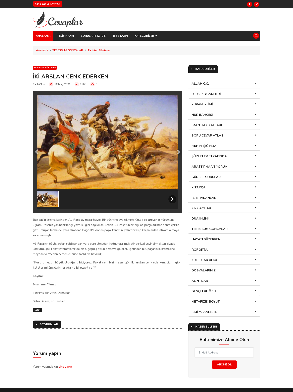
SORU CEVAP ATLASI (208, 135)
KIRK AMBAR (201, 208)
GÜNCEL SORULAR (206, 177)
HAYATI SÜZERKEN (206, 239)
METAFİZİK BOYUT (206, 301)
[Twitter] (256, 4)
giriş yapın (65, 367)
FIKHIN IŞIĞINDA (204, 146)
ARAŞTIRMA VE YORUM (209, 166)
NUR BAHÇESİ (202, 115)
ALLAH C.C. (200, 83)
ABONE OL (224, 364)
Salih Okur (39, 84)
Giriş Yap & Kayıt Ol (47, 4)
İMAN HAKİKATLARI (207, 125)
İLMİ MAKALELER (204, 312)
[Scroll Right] (172, 199)
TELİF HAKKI (65, 36)
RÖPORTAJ (200, 249)
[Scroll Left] (43, 199)
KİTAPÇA (198, 187)
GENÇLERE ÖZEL (204, 291)
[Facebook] (249, 4)
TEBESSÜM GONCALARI (68, 50)
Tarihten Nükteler (99, 50)
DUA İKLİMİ (200, 218)
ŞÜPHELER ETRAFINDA (209, 156)
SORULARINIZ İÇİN (93, 36)
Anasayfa (42, 50)
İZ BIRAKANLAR (204, 198)
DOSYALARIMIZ (204, 270)
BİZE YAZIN (120, 36)
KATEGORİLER (145, 36)
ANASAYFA (43, 36)
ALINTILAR (200, 281)
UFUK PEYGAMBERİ (206, 94)
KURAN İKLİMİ (202, 104)
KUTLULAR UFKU (204, 260)
